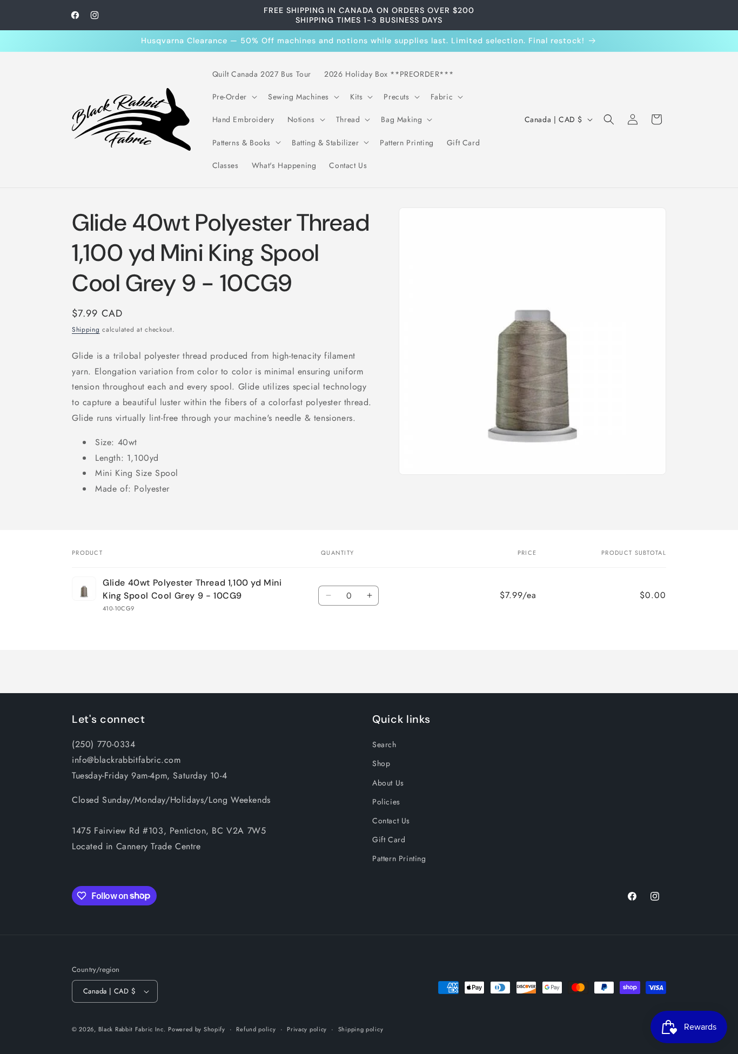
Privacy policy (307, 1029)
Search (384, 744)
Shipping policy (361, 1029)
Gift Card (388, 839)
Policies (386, 801)
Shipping (86, 329)
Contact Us (391, 820)
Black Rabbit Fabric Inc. (132, 1029)
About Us (388, 782)
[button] (233, 96)
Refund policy (256, 1029)
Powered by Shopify (196, 1029)
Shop (381, 763)
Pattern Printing (399, 858)
